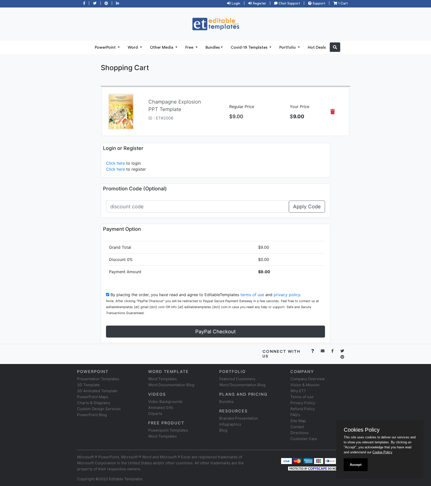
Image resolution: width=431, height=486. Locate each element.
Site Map (298, 420)
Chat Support (289, 3)
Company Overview (307, 378)
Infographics (230, 424)
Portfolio (288, 47)
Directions (299, 432)
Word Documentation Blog (171, 384)
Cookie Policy (382, 452)
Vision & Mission (305, 384)
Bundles (213, 47)
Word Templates (162, 378)
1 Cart (342, 3)
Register (259, 3)
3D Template (88, 384)
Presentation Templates (98, 378)
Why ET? (298, 390)
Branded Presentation (238, 418)
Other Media (162, 47)
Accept (356, 465)
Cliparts (155, 413)
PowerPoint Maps (92, 396)
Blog (223, 430)
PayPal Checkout (215, 332)
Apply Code (307, 207)
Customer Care (303, 438)
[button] (335, 47)
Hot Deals (317, 47)
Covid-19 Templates (249, 47)
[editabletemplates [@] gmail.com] (325, 351)
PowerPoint (106, 47)
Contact (297, 426)
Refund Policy (302, 408)
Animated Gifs (160, 407)
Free (189, 47)
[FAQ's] (315, 351)
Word (133, 47)
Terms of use (302, 396)
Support (318, 3)
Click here (115, 163)
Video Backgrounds (165, 401)
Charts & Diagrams (93, 402)
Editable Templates (126, 479)
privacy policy (287, 294)
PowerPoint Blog (92, 414)
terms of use (252, 294)
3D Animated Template (97, 390)
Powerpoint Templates (168, 430)
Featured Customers (237, 378)
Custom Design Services (99, 408)
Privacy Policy (302, 402)
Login (235, 3)
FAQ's (295, 414)
